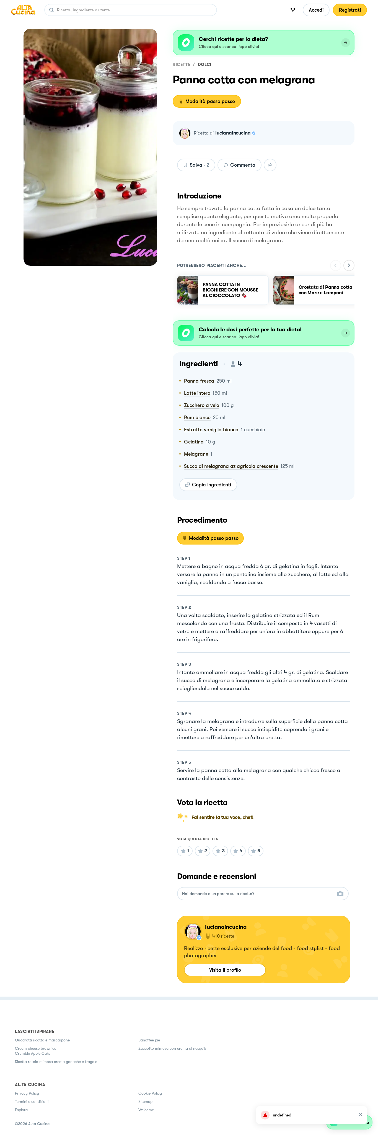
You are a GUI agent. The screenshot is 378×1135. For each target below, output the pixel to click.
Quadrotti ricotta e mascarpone (42, 1040)
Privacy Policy (27, 1093)
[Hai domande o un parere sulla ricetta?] (258, 894)
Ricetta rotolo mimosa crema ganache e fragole (56, 1061)
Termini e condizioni (31, 1101)
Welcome (146, 1110)
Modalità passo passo (210, 101)
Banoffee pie (149, 1040)
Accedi (316, 10)
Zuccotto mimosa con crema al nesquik (172, 1048)
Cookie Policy (150, 1093)
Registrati (350, 10)
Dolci (204, 64)
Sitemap (145, 1101)
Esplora (21, 1110)
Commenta (242, 165)
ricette (181, 64)
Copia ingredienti (211, 484)
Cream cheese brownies (35, 1048)
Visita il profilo (225, 970)
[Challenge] (292, 10)
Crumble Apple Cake (32, 1053)
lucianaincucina (232, 133)
